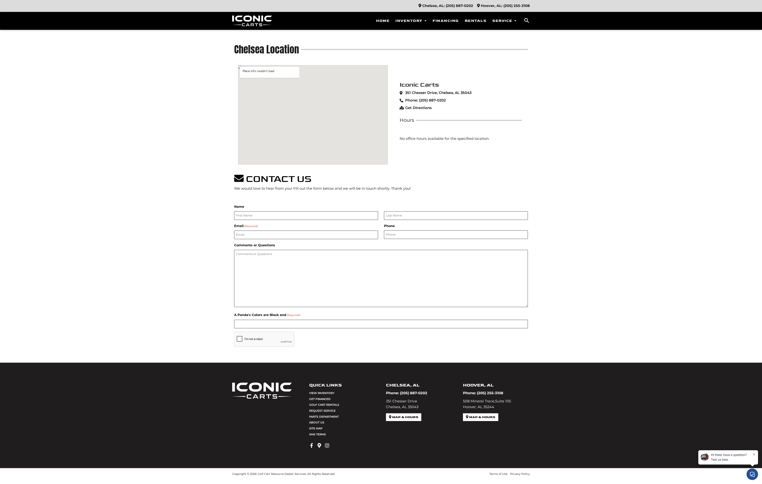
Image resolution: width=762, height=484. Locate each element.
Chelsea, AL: (433, 6)
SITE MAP (315, 428)
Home (383, 21)
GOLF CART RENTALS (324, 405)
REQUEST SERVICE (322, 411)
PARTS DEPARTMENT (324, 416)
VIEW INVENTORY (321, 393)
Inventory (408, 21)
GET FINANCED (320, 399)
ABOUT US (316, 422)
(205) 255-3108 (516, 6)
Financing (446, 21)
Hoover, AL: (491, 6)
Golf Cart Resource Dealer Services (282, 474)
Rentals (476, 21)
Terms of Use (498, 474)
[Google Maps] (319, 445)
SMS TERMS (317, 434)
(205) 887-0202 (459, 6)
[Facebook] (311, 445)
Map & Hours (404, 417)
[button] (526, 21)
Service (502, 21)
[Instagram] (327, 445)
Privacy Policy (520, 474)
